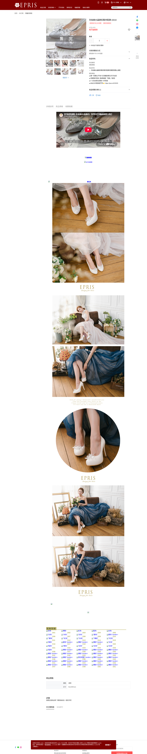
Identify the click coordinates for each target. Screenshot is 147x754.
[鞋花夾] (88, 181)
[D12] (64, 638)
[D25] (110, 646)
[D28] (82, 649)
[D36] (52, 657)
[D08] (79, 634)
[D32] (67, 653)
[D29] (97, 649)
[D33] (82, 653)
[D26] (49, 649)
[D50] (112, 665)
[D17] (67, 642)
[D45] (97, 661)
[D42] (67, 661)
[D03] (79, 631)
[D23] (79, 646)
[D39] (97, 657)
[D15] (110, 638)
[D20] (110, 642)
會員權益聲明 (86, 753)
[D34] (97, 653)
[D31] (52, 653)
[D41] (52, 661)
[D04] (94, 631)
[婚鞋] (88, 157)
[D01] (48, 631)
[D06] (49, 634)
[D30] (112, 649)
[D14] (95, 638)
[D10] (112, 634)
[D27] (67, 649)
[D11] (49, 638)
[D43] (82, 661)
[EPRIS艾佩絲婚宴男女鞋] (25, 5)
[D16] (49, 642)
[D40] (112, 657)
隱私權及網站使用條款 (60, 753)
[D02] (63, 631)
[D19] (97, 642)
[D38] (84, 657)
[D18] (82, 642)
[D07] (64, 634)
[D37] (67, 657)
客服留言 (84, 750)
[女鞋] (88, 162)
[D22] (64, 646)
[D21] (49, 646)
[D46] (112, 661)
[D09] (95, 634)
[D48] (67, 665)
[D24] (95, 646)
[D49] (82, 665)
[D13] (80, 638)
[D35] (112, 653)
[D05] (109, 631)
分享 (92, 95)
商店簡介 (56, 750)
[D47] (52, 665)
